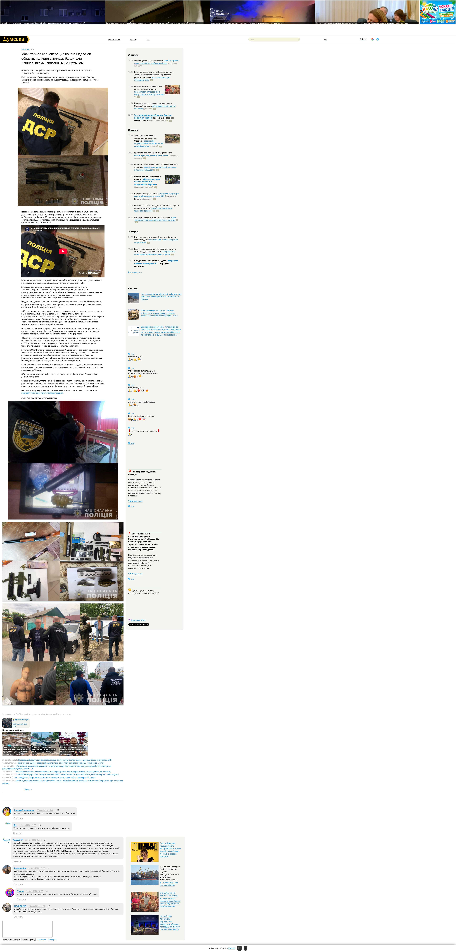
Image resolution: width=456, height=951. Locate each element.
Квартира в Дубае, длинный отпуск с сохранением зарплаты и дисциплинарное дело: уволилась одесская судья (362, 23)
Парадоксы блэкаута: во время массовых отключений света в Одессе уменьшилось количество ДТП (65, 760)
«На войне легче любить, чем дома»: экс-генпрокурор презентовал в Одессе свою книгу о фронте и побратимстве (170, 900)
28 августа (133, 231)
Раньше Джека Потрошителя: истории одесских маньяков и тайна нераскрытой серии (54, 777)
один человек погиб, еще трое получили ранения (155, 218)
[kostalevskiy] (6, 873)
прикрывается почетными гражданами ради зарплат (154, 252)
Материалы (114, 39)
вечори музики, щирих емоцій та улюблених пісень (156, 61)
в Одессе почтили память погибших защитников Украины (147, 182)
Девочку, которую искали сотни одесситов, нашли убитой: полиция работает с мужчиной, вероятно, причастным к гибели (62, 782)
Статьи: (133, 288)
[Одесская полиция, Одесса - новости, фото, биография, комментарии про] (7, 727)
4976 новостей (17, 724)
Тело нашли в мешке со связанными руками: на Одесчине (145, 138)
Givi (15, 825)
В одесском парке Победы (146, 193)
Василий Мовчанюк (24, 810)
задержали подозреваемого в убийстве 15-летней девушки (149, 144)
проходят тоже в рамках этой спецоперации (42, 393)
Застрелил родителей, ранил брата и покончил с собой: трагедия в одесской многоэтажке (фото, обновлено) (150, 23)
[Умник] (9, 896)
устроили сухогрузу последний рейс (169, 883)
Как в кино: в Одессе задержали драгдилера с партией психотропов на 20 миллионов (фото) (61, 763)
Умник (20, 891)
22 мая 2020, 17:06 (36, 868)
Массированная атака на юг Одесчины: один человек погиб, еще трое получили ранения (248, 23)
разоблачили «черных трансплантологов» (153, 209)
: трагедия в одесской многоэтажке (154, 119)
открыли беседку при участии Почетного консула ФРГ (156, 195)
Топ (148, 39)
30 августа (133, 55)
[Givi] (8, 823)
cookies (231, 948)
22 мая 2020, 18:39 (34, 891)
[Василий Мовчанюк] (6, 815)
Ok (239, 948)
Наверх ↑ (28, 789)
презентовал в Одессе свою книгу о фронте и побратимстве (149, 93)
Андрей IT (18, 840)
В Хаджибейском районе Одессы (151, 260)
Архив (133, 39)
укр (325, 39)
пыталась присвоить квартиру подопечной (156, 241)
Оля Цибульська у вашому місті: (149, 60)
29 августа (133, 130)
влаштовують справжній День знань (151, 155)
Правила (42, 939)
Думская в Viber (138, 620)
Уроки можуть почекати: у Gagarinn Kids (153, 152)
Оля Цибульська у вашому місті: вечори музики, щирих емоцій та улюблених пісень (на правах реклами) (170, 850)
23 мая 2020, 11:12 (37, 906)
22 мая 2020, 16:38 (33, 840)
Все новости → (135, 272)
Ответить (18, 818)
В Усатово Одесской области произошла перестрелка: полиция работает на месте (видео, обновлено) (63, 771)
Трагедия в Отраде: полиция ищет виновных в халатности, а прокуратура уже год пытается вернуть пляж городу (16, 750)
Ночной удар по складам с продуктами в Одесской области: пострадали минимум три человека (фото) (43, 23)
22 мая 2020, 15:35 (27, 825)
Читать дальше (135, 501)
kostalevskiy (20, 868)
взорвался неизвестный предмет (156, 262)
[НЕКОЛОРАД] (6, 911)
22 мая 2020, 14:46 (45, 810)
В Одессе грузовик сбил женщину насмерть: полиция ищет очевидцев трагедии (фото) (44, 750)
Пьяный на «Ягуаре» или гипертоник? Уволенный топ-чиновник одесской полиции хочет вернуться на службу (67, 774)
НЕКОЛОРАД (20, 906)
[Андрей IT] (6, 842)
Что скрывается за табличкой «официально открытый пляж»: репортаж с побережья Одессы (161, 297)
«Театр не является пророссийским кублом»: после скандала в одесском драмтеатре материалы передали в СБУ (159, 313)
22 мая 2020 (25, 49)
